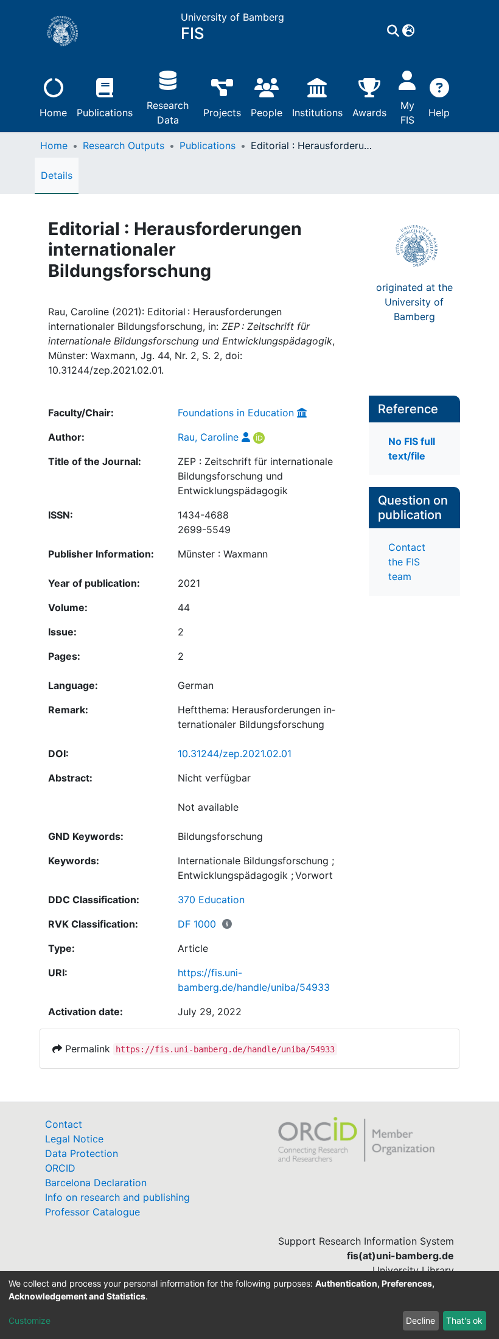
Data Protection (81, 1153)
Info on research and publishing (117, 1197)
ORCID (60, 1168)
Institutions (317, 113)
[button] (408, 31)
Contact (63, 1124)
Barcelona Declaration (96, 1182)
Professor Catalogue (92, 1212)
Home (53, 113)
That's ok (464, 1320)
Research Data (168, 112)
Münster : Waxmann (223, 554)
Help (439, 113)
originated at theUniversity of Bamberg (414, 302)
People (266, 113)
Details (56, 175)
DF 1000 (197, 924)
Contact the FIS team (406, 561)
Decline (420, 1320)
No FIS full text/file (411, 448)
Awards (369, 113)
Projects (222, 113)
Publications (105, 113)
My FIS (407, 112)
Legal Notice (74, 1139)
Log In (431, 31)
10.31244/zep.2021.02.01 (234, 753)
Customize (30, 1320)
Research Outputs (123, 145)
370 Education (211, 899)
